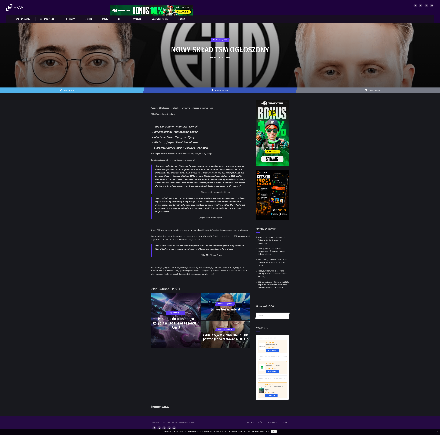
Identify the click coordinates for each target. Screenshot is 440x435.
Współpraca (272, 422)
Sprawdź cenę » (272, 350)
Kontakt (285, 422)
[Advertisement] (220, 67)
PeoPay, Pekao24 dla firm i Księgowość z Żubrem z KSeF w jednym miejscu (271, 251)
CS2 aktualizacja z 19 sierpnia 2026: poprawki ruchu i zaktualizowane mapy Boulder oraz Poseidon (273, 285)
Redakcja (213, 57)
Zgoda (274, 431)
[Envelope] (174, 428)
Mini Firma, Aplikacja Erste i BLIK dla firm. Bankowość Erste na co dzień (272, 262)
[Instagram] (426, 5)
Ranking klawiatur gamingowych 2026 (272, 379)
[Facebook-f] (154, 428)
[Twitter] (420, 5)
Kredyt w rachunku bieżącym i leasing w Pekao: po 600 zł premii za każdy (272, 274)
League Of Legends (220, 40)
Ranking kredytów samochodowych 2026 (272, 358)
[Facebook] (415, 5)
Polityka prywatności (254, 422)
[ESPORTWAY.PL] (15, 7)
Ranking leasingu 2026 (267, 338)
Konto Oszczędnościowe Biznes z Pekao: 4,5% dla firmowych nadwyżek (272, 240)
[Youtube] (431, 5)
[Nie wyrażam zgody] (437, 432)
